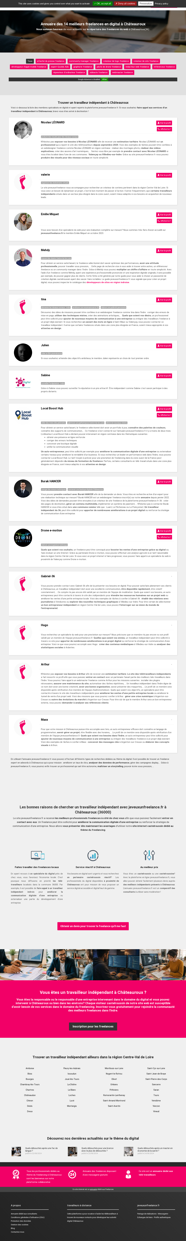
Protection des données (21, 1221)
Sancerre (156, 1084)
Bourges (30, 1079)
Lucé (72, 1100)
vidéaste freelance (99, 72)
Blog (13, 1228)
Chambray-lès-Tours (30, 1084)
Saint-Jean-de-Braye (156, 1074)
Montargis (72, 1106)
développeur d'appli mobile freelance (28, 66)
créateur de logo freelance (116, 61)
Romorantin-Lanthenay (114, 1095)
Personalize (146, 3)
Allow (104, 79)
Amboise (30, 1068)
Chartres (30, 1090)
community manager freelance (84, 61)
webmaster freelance (122, 72)
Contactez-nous (17, 1232)
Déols (29, 1106)
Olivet (114, 1079)
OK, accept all (103, 3)
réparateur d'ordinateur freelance (69, 72)
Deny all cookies (126, 3)
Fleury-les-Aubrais (72, 1068)
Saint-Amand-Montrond (114, 1100)
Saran (156, 1090)
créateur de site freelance (146, 61)
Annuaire (14, 1214)
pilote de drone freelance (109, 66)
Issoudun (72, 1074)
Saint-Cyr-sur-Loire (156, 1068)
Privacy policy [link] (161, 3)
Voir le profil (165, 123)
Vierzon (156, 1106)
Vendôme (156, 1100)
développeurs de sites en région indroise (107, 282)
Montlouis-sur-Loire (114, 1068)
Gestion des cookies (19, 1225)
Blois (30, 1074)
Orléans (114, 1084)
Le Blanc (72, 1090)
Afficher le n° (165, 129)
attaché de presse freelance (50, 61)
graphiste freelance (82, 66)
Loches (72, 1095)
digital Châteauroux (75, 1221)
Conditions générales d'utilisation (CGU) (27, 1217)
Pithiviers (114, 1090)
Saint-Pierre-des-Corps (156, 1079)
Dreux (30, 1111)
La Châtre (71, 1084)
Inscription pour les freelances (93, 1026)
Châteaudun (30, 1095)
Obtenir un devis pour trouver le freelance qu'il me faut (93, 926)
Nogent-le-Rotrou (114, 1074)
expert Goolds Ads (60, 66)
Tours (156, 1095)
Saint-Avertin (114, 1106)
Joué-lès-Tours (72, 1079)
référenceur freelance (164, 66)
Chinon (30, 1100)
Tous (29, 61)
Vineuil (156, 1111)
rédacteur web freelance (137, 66)
